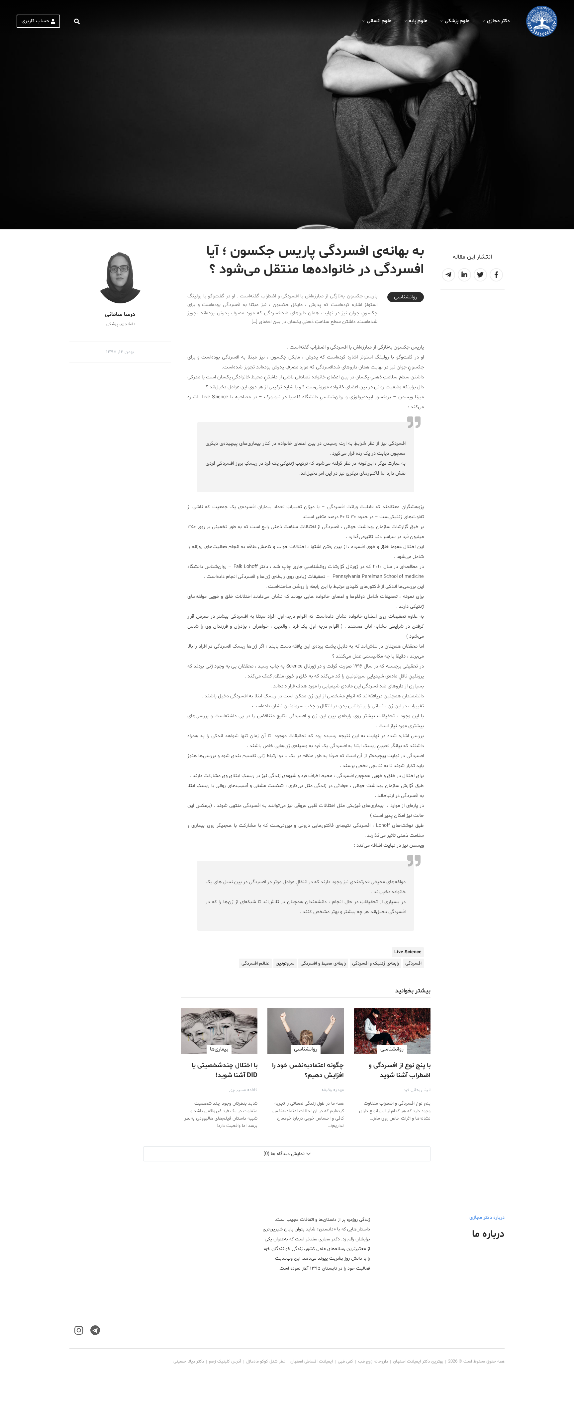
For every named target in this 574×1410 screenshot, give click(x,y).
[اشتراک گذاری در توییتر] (480, 274)
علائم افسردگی (255, 963)
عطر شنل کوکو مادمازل (265, 1362)
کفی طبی (345, 1362)
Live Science (408, 952)
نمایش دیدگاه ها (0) (284, 1153)
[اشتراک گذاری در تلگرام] (448, 274)
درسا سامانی (120, 314)
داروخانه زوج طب (373, 1362)
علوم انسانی (379, 21)
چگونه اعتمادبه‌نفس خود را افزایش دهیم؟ (308, 1070)
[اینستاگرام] (78, 1330)
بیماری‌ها (219, 1049)
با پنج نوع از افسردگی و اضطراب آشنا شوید (399, 1070)
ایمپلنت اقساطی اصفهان (311, 1362)
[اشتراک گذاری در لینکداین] (464, 274)
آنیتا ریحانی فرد (417, 1090)
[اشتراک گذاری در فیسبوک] (496, 274)
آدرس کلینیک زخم (225, 1362)
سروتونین (285, 963)
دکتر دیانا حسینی (188, 1362)
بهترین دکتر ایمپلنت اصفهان (418, 1362)
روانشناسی (405, 297)
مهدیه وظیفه (333, 1090)
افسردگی (413, 963)
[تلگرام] (95, 1330)
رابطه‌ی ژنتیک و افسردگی (375, 963)
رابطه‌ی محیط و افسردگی (323, 963)
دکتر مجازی (498, 21)
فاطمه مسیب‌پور (243, 1090)
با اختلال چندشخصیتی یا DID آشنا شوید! (224, 1070)
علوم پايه (418, 21)
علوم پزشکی (457, 21)
